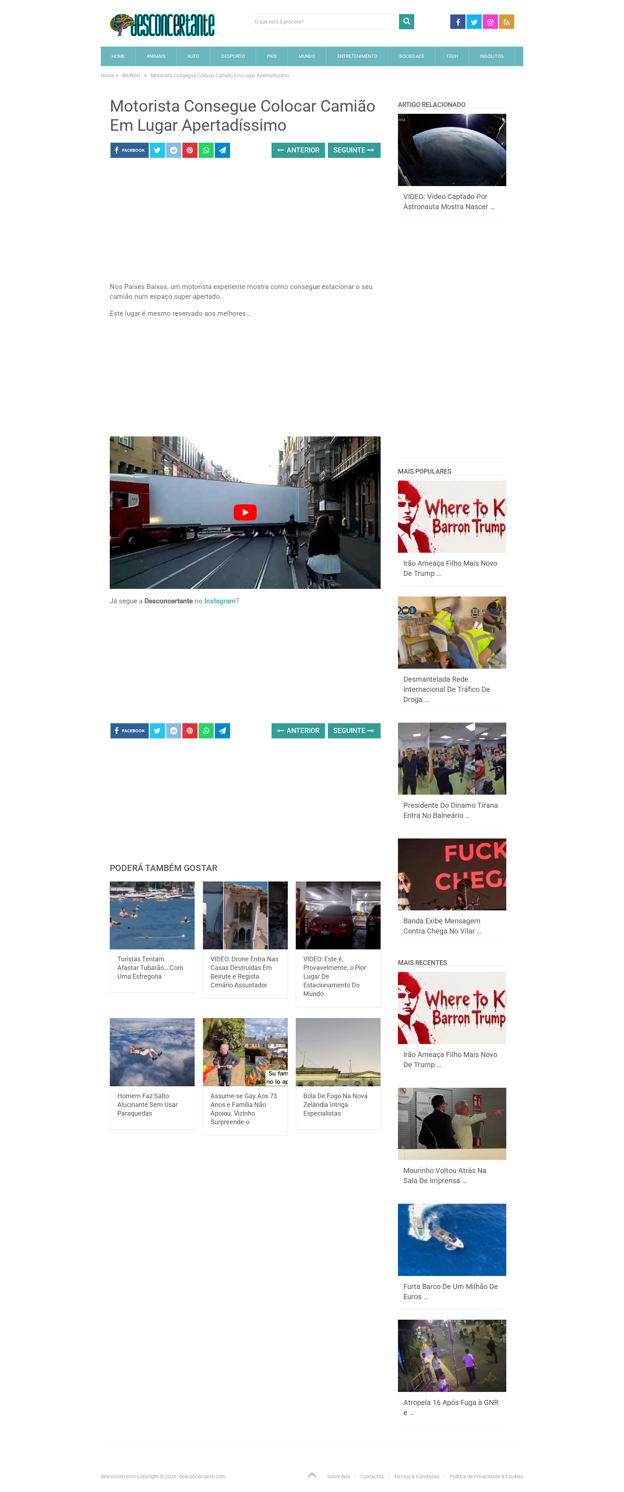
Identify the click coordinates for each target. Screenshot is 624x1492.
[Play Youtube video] (245, 512)
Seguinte (350, 150)
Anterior (302, 150)
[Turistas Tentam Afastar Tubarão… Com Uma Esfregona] (152, 915)
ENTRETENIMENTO (357, 56)
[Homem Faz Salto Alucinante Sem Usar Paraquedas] (152, 1052)
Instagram (220, 601)
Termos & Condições (416, 1476)
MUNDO (307, 56)
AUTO (193, 56)
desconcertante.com (202, 1476)
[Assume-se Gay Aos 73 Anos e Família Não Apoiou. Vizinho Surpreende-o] (245, 1052)
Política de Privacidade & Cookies (486, 1476)
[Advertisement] (245, 222)
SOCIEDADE (411, 56)
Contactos (372, 1476)
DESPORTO (233, 56)
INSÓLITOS (492, 56)
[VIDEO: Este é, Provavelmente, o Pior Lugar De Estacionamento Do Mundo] (338, 915)
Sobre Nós (338, 1476)
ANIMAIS (156, 56)
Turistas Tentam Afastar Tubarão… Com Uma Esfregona (150, 967)
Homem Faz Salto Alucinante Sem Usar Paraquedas (147, 1104)
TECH (452, 56)
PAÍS (272, 56)
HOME (118, 56)
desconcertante (118, 1476)
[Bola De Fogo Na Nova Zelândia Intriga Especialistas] (338, 1052)
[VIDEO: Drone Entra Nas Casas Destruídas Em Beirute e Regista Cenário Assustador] (245, 915)
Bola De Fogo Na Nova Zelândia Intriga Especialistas (335, 1104)
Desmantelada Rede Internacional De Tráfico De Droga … (446, 689)
